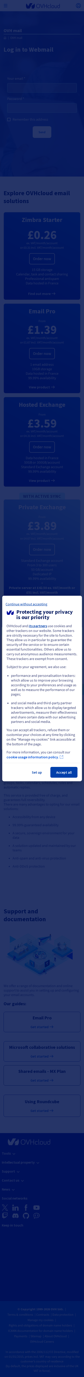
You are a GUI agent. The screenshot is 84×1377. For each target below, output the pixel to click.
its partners (38, 626)
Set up (37, 772)
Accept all (64, 772)
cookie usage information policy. (32, 757)
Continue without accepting (26, 604)
